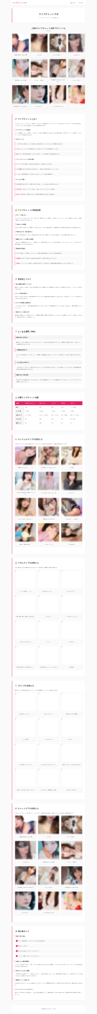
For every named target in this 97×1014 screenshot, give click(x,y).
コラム (80, 2)
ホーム (72, 2)
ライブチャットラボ (19, 3)
